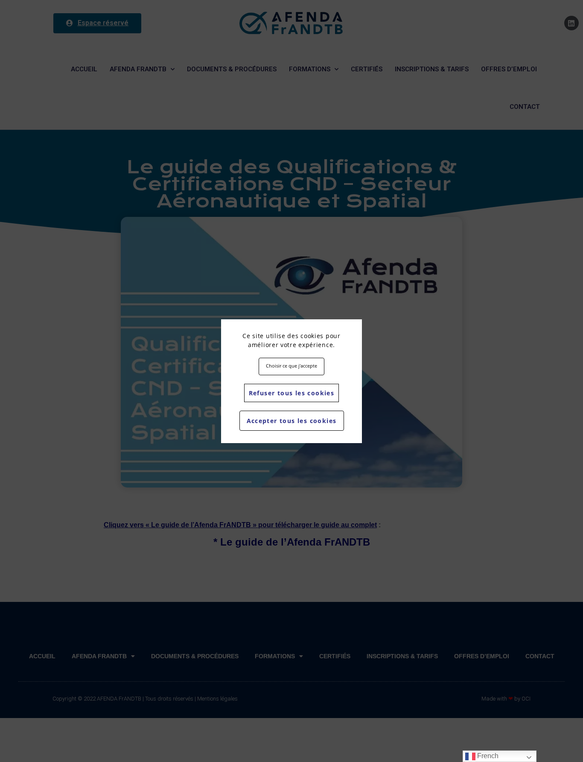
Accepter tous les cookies (292, 421)
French (486, 755)
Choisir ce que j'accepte (291, 365)
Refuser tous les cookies (292, 393)
